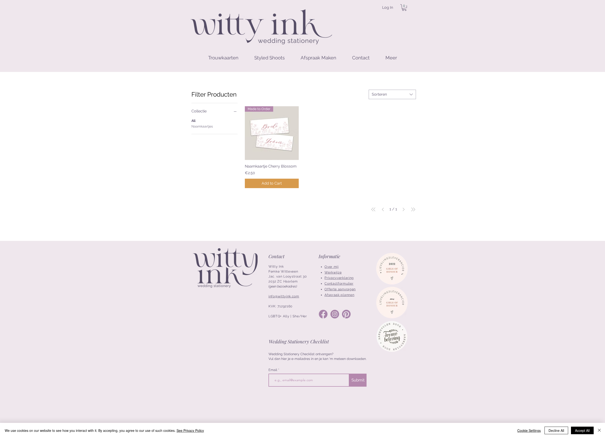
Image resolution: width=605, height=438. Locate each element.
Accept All (582, 430)
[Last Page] (413, 209)
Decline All (556, 430)
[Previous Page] (383, 209)
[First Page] (373, 209)
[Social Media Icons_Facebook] (323, 314)
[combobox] (392, 94)
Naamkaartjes (202, 126)
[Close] (599, 430)
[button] (404, 7)
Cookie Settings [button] (529, 430)
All (193, 121)
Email (273, 370)
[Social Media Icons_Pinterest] (346, 314)
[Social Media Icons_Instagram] (334, 314)
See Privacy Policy (190, 430)
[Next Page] (403, 209)
